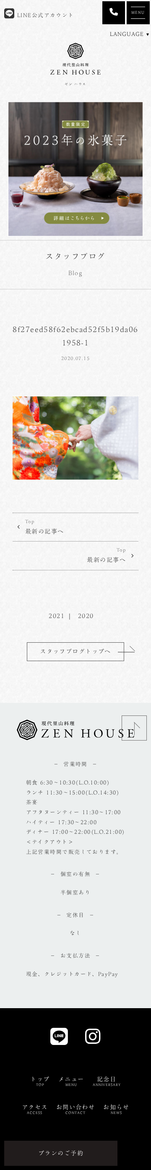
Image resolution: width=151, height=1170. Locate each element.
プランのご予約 (60, 1153)
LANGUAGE (127, 34)
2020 (86, 616)
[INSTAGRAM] (93, 1039)
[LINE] (59, 1039)
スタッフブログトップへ (75, 651)
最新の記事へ (44, 526)
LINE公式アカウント (44, 15)
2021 (57, 616)
